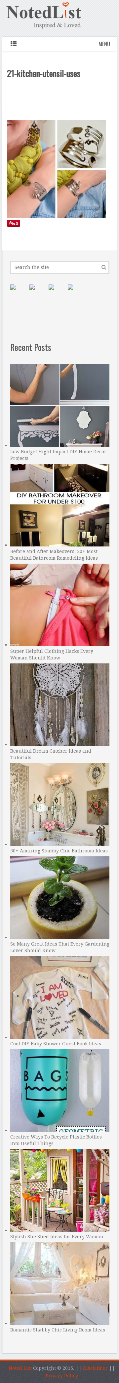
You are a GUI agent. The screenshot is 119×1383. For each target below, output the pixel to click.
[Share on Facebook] (37, 292)
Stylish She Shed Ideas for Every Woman (56, 1236)
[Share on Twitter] (56, 292)
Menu (104, 44)
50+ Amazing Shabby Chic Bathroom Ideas (59, 850)
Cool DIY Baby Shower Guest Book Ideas (55, 1043)
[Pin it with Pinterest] (18, 292)
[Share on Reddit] (76, 292)
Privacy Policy (62, 1375)
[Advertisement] (60, 101)
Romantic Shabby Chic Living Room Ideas (57, 1329)
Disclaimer (95, 1368)
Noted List (20, 1368)
